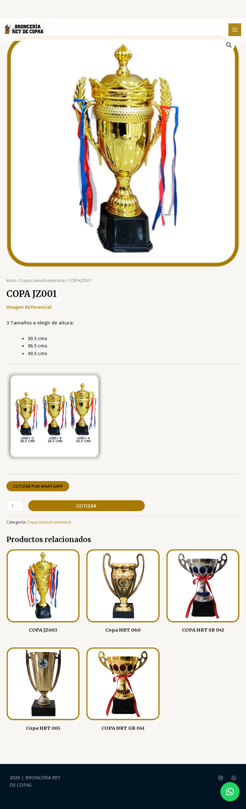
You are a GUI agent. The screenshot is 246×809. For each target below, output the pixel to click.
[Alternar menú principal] (234, 29)
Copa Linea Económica (42, 280)
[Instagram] (220, 778)
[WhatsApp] (233, 778)
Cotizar (86, 505)
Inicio (11, 280)
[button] (229, 45)
